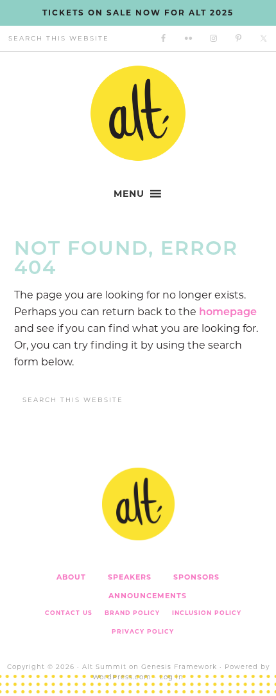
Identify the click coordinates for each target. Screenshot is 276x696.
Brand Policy (132, 612)
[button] (129, 193)
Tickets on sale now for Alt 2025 (138, 12)
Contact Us (68, 612)
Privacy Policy (143, 631)
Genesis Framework (179, 667)
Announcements (147, 595)
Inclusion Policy (206, 612)
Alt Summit (104, 667)
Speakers (129, 577)
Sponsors (196, 577)
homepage (228, 312)
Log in (171, 677)
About (71, 577)
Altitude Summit (138, 113)
